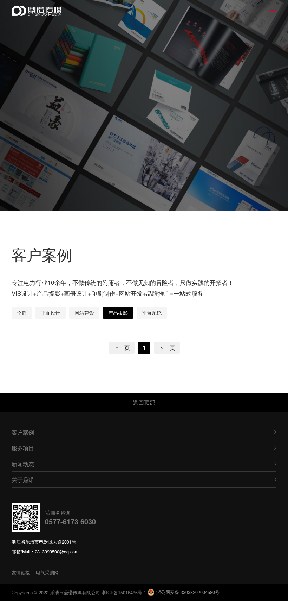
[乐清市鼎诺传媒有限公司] (38, 11)
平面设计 (50, 312)
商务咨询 (70, 517)
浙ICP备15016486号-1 (124, 592)
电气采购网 (47, 572)
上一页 (121, 347)
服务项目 (23, 448)
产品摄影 (118, 312)
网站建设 (84, 312)
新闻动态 (23, 463)
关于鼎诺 (23, 479)
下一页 (166, 347)
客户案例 (23, 432)
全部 (22, 312)
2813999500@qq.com (56, 552)
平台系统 (152, 312)
